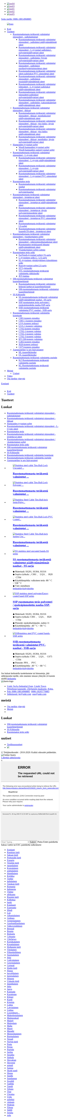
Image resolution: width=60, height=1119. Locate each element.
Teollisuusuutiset (14, 744)
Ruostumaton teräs (21, 181)
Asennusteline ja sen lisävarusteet (28, 349)
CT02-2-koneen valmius (30, 334)
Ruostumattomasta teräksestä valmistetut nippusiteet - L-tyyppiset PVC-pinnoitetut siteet (38, 176)
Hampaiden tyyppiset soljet (25, 144)
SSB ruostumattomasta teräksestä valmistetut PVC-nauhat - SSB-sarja (35, 309)
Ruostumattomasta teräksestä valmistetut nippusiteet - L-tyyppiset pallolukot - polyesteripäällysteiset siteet (37, 50)
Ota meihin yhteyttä (16, 378)
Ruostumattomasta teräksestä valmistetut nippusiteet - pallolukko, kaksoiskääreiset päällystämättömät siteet (37, 102)
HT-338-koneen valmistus (31, 339)
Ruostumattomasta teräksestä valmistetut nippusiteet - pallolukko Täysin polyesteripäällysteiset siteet (37, 58)
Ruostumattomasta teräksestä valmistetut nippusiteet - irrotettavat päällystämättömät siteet (38, 202)
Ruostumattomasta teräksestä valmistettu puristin (35, 357)
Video (10, 376)
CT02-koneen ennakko (29, 328)
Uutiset (16, 373)
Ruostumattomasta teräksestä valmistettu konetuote (30, 455)
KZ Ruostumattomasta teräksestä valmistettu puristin (34, 361)
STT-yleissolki (25, 268)
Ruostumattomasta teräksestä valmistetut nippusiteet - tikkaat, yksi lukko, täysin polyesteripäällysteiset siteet (37, 123)
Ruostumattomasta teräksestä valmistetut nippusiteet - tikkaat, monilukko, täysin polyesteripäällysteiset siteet (37, 139)
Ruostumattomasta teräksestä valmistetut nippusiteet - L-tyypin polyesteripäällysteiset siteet (37, 168)
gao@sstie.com (39, 694)
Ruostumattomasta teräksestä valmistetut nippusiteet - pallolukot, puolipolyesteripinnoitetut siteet (37, 66)
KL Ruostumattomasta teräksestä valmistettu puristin (34, 366)
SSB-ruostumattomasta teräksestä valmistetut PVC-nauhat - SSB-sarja (29, 645)
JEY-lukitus (24, 276)
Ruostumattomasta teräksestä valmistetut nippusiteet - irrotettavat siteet (31, 195)
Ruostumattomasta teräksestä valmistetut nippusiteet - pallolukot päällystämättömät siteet (38, 42)
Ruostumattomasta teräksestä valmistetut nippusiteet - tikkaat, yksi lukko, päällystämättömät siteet (37, 131)
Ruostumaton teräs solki (24, 252)
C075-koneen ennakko (29, 347)
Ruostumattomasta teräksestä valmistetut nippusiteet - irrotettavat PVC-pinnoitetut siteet (37, 218)
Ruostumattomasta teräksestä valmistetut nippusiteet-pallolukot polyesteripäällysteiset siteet (37, 95)
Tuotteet (10, 31)
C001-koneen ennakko (29, 318)
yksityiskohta (28, 588)
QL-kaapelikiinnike (28, 355)
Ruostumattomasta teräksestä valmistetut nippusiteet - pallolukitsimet (31, 35)
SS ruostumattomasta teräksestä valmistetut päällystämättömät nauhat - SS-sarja (38, 298)
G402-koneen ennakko (29, 342)
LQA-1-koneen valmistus (30, 326)
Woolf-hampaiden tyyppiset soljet (34, 147)
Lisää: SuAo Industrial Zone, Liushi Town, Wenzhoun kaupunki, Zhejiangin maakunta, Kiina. (30, 687)
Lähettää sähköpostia (10, 757)
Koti (9, 29)
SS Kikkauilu (19, 294)
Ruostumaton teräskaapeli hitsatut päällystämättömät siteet (34, 245)
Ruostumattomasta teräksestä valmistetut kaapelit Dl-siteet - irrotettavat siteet (37, 230)
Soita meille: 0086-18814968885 (16, 19)
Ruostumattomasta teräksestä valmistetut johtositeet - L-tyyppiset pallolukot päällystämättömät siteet (37, 87)
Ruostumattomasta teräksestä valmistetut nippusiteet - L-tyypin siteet (31, 153)
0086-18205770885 (40, 691)
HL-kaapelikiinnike (28, 352)
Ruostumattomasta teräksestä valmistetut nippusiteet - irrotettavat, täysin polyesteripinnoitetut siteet (37, 210)
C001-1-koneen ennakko (30, 321)
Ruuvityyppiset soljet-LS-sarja (32, 265)
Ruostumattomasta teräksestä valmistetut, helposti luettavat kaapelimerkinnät (37, 285)
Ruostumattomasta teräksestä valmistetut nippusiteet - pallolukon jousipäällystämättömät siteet (37, 79)
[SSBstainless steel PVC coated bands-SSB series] (33, 636)
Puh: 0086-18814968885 (18, 691)
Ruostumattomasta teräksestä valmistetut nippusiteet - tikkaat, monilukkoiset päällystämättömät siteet (37, 116)
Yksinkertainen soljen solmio (32, 250)
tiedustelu (17, 588)
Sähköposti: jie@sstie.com (19, 694)
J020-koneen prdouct (28, 344)
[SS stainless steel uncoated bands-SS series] (33, 553)
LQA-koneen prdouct (29, 323)
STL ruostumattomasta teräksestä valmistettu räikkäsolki (34, 272)
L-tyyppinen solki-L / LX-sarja (33, 257)
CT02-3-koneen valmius (30, 336)
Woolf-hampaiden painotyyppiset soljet (36, 150)
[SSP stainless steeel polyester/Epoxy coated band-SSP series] (33, 596)
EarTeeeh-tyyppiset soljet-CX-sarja (35, 255)
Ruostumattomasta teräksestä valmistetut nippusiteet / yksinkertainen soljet (31, 235)
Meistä (10, 370)
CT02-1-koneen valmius (30, 331)
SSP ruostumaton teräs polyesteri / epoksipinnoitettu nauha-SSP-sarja (34, 303)
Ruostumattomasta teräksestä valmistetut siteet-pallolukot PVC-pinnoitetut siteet (37, 72)
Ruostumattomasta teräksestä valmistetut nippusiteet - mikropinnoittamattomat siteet (38, 240)
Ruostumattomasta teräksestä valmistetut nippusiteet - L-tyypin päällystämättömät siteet (37, 160)
